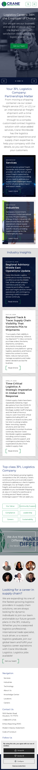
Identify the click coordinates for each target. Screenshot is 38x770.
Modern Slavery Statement (13, 728)
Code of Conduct (9, 732)
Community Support (28, 506)
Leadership (27, 513)
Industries (8, 682)
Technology (8, 686)
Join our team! (10, 661)
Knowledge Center (11, 695)
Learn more (13, 191)
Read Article (13, 302)
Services (7, 678)
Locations (7, 699)
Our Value (10, 506)
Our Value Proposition (19, 546)
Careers (10, 519)
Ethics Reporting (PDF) (11, 724)
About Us (7, 690)
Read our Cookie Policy (19, 766)
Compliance (10, 513)
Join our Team (19, 46)
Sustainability (27, 519)
